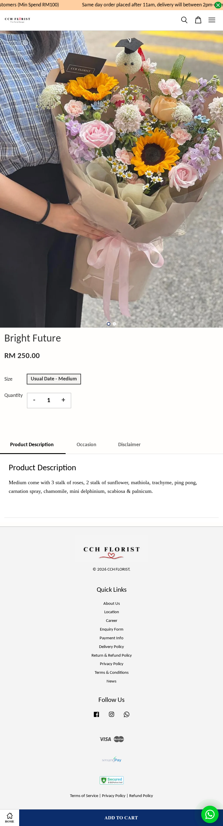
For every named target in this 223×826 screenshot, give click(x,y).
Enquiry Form (111, 629)
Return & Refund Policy (111, 655)
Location (111, 612)
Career (111, 621)
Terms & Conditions (112, 673)
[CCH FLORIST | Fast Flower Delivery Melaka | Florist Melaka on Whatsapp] (127, 717)
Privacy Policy (111, 664)
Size (8, 379)
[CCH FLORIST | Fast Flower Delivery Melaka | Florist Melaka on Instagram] (111, 717)
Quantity (13, 395)
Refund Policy (141, 796)
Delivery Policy (111, 647)
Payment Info (111, 638)
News (111, 681)
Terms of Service (84, 796)
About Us (111, 604)
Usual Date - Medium (54, 379)
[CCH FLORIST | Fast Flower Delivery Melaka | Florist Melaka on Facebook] (96, 717)
